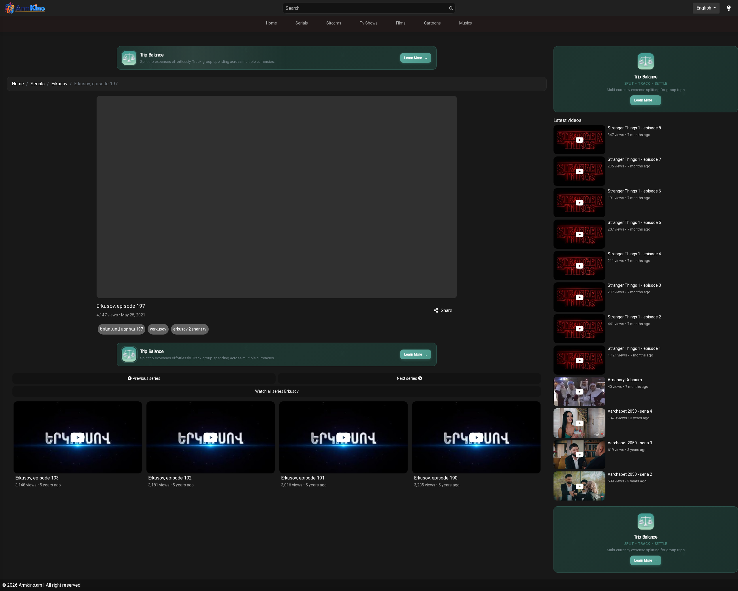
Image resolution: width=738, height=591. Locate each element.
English (704, 8)
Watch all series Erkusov (277, 391)
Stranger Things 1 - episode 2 (634, 317)
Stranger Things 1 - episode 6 (634, 191)
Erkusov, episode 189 (436, 478)
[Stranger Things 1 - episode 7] (579, 171)
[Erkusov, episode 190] (343, 437)
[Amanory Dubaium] (579, 391)
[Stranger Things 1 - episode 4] (579, 265)
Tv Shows (369, 23)
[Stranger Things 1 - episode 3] (579, 296)
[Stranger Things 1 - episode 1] (579, 360)
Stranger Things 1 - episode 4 (634, 254)
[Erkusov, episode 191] (210, 437)
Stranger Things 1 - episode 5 (634, 222)
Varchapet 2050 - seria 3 (630, 443)
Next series (407, 378)
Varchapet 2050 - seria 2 (630, 474)
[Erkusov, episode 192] (78, 437)
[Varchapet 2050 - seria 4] (579, 422)
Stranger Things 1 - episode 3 (634, 285)
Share (446, 310)
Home (271, 23)
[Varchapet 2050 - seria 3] (579, 454)
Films (401, 23)
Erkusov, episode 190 (303, 478)
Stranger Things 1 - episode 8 (634, 128)
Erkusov (59, 83)
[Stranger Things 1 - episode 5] (579, 234)
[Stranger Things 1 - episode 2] (579, 328)
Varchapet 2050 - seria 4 (630, 411)
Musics (465, 23)
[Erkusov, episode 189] (476, 437)
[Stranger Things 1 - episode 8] (579, 139)
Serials (301, 23)
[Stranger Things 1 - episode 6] (579, 202)
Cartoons (432, 23)
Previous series (146, 378)
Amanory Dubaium (625, 379)
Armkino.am (30, 585)
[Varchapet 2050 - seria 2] (579, 486)
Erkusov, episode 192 (37, 478)
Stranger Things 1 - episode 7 (634, 159)
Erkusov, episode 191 (170, 478)
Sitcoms (333, 23)
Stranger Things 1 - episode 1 (634, 348)
